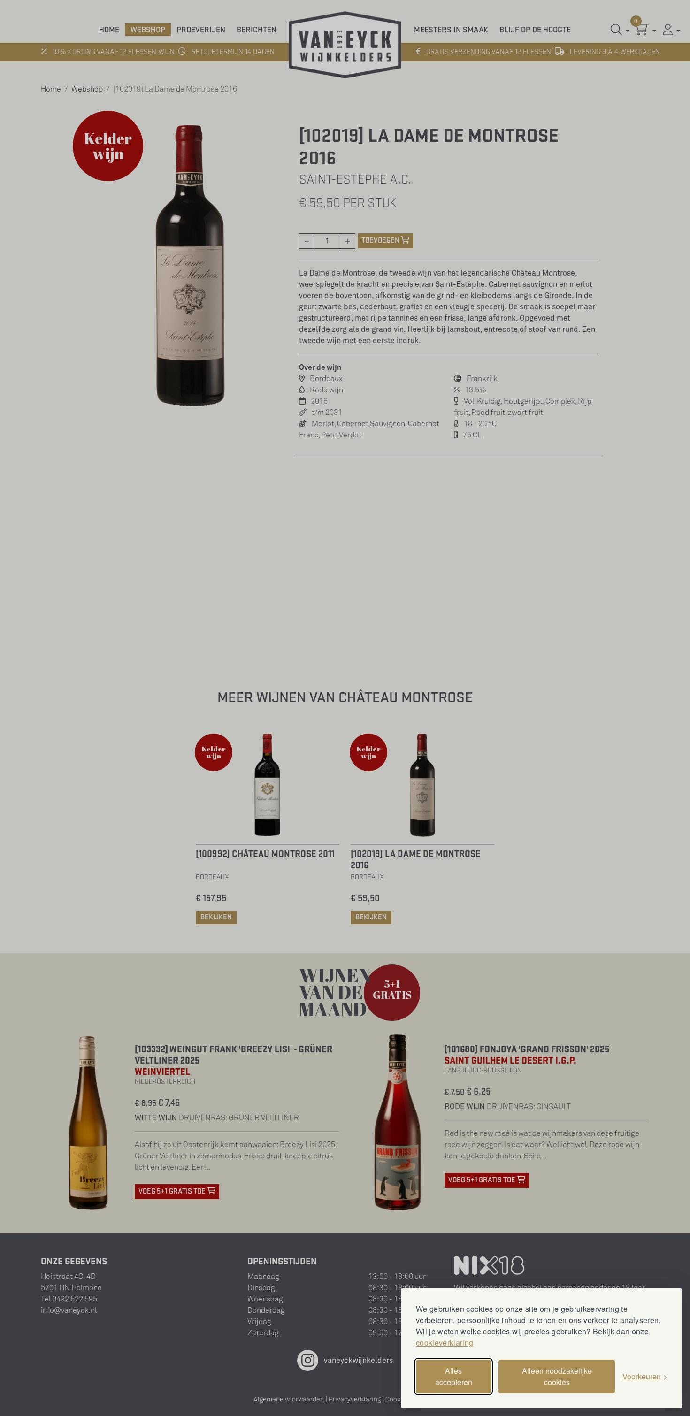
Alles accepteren (453, 1376)
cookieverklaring (444, 1342)
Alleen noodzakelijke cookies (557, 1376)
